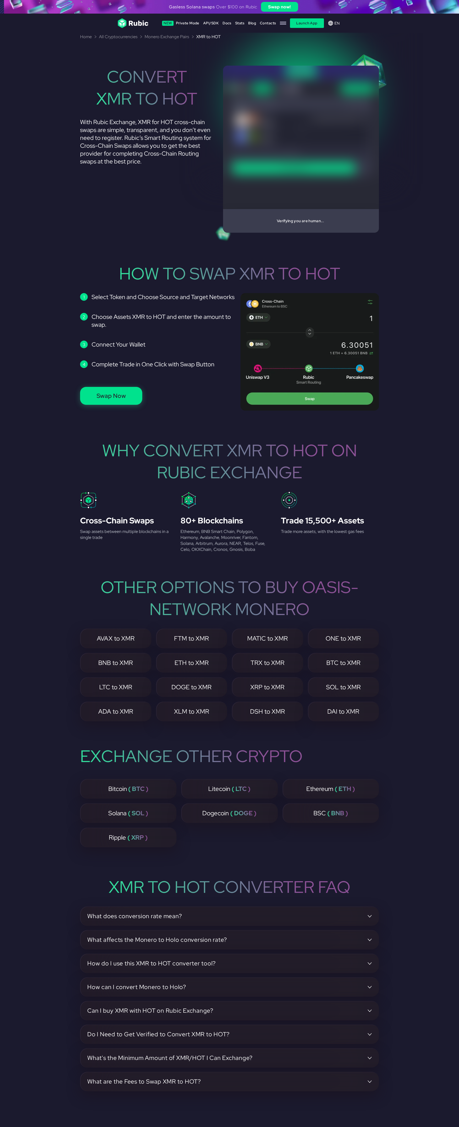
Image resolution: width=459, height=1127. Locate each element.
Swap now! (275, 7)
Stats (239, 23)
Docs (227, 23)
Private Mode (181, 23)
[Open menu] (283, 23)
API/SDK (211, 23)
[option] (229, 7)
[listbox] (229, 7)
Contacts (268, 23)
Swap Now (111, 396)
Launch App (306, 23)
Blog (252, 23)
